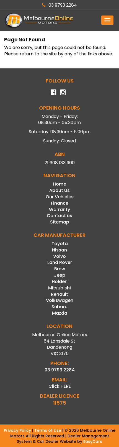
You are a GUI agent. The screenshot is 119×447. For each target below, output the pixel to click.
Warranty (59, 209)
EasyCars (92, 441)
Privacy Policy (18, 430)
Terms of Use (48, 430)
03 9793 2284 (62, 5)
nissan (59, 250)
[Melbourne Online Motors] (59, 21)
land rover (59, 262)
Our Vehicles (60, 197)
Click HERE (59, 386)
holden (60, 281)
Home (59, 184)
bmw (59, 269)
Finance (59, 203)
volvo (59, 256)
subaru (59, 307)
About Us (59, 190)
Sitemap (59, 222)
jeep (59, 275)
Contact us (59, 215)
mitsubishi (59, 288)
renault (59, 294)
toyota (59, 243)
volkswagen (59, 300)
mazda (59, 313)
